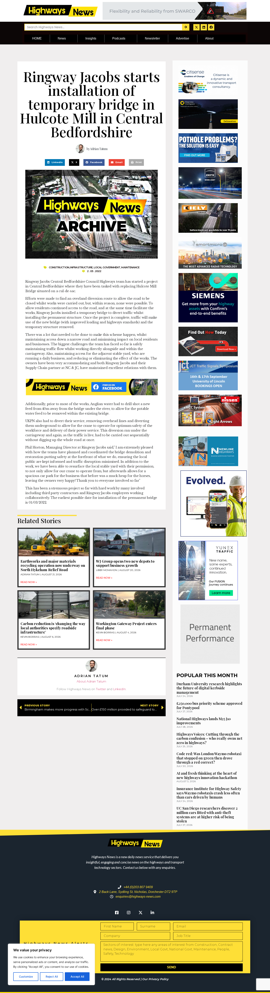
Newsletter (152, 38)
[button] (55, 162)
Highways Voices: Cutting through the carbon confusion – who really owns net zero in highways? (209, 738)
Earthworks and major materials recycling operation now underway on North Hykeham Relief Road (53, 565)
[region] (51, 964)
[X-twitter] (196, 27)
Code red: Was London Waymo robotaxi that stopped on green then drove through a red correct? (209, 758)
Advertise (182, 38)
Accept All (77, 976)
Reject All (52, 976)
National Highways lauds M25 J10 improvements (204, 721)
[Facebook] (211, 27)
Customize (26, 976)
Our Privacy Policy (155, 979)
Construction (59, 267)
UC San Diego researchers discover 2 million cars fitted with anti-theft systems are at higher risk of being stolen (207, 814)
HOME (37, 38)
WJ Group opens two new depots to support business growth (125, 563)
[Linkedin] (204, 27)
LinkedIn (119, 689)
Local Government (107, 267)
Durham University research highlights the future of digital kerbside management (209, 688)
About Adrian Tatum (91, 681)
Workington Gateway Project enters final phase (126, 625)
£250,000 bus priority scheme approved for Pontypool (209, 705)
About (209, 38)
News (62, 38)
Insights (90, 38)
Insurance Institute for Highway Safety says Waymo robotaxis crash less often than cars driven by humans (209, 793)
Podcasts (118, 38)
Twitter (101, 689)
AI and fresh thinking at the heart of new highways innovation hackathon (207, 775)
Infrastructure (81, 267)
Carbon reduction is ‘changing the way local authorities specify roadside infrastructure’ (53, 627)
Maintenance (130, 267)
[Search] (185, 27)
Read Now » (29, 582)
